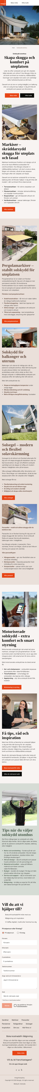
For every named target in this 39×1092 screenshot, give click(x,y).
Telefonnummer (7, 966)
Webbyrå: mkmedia (19, 1084)
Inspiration (6, 1028)
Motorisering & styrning (11, 687)
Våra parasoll (8, 575)
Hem (13, 48)
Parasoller (25, 1020)
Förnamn (4, 938)
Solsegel (29, 1024)
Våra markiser (8, 209)
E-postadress (6, 957)
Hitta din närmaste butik (12, 774)
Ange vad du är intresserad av (11, 976)
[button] (36, 3)
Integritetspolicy (19, 1078)
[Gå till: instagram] (19, 1069)
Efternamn (5, 948)
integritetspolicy (22, 1006)
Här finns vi (26, 1028)
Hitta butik (25, 3)
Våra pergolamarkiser (11, 321)
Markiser (15, 1020)
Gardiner (5, 1020)
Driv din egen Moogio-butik (18, 1064)
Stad (3, 992)
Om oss (16, 1028)
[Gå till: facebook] (16, 1069)
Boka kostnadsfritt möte (12, 768)
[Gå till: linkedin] (21, 1069)
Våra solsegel (8, 498)
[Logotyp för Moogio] (3, 3)
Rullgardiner (18, 1024)
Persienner (6, 1024)
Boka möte (14, 3)
